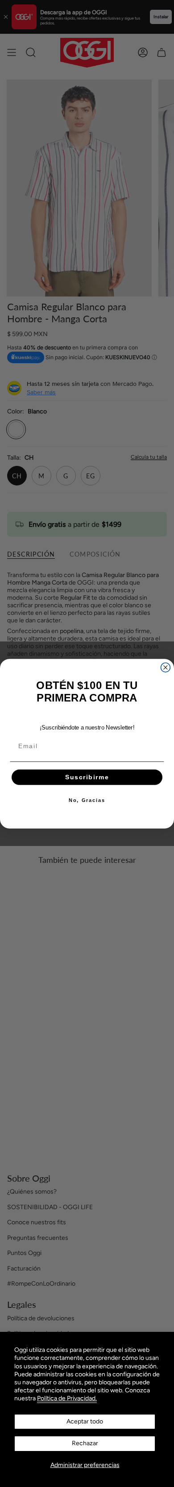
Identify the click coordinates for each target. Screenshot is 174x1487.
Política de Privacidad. (67, 1398)
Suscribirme (87, 777)
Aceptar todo (84, 1421)
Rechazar (85, 1443)
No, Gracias (87, 800)
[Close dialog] (165, 667)
